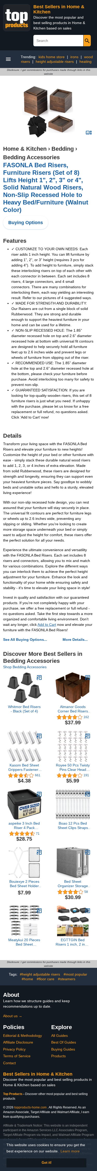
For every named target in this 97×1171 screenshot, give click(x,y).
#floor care (45, 979)
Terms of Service (17, 1056)
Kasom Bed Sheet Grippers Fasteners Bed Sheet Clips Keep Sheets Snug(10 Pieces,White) (24, 767)
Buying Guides (63, 1049)
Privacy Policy (14, 1049)
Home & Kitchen (25, 149)
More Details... (75, 639)
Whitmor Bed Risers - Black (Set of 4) (24, 709)
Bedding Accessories (31, 157)
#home (27, 979)
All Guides (59, 1035)
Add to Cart (47, 624)
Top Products (13, 1094)
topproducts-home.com (30, 1107)
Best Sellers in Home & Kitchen (37, 1074)
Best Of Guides (63, 1042)
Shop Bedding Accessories (25, 667)
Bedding (62, 149)
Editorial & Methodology (22, 1035)
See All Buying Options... (25, 639)
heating (85, 61)
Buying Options (25, 222)
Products (58, 1056)
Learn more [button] (70, 1151)
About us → (12, 1016)
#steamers (66, 979)
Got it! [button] (46, 1163)
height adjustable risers (55, 61)
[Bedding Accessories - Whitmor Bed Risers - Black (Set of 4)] (39, 677)
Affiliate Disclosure (18, 1042)
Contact (9, 1063)
